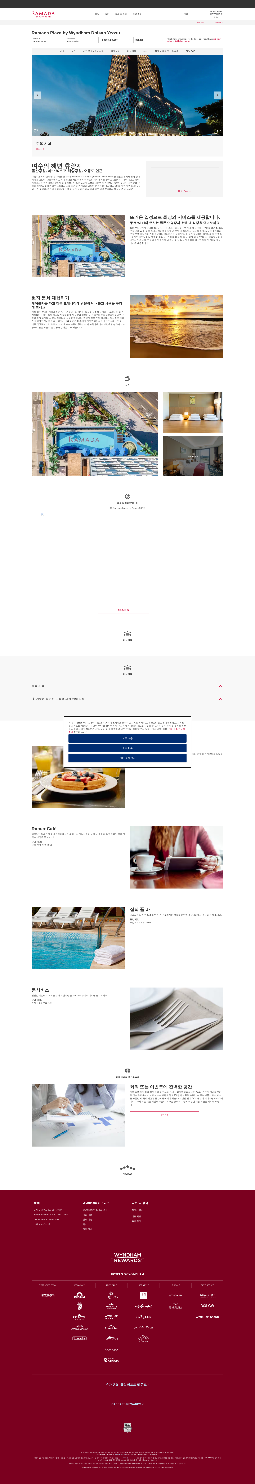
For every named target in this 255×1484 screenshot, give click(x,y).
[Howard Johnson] (79, 1328)
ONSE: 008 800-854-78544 (47, 1219)
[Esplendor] (143, 1306)
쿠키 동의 (136, 1221)
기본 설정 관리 (127, 757)
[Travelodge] (79, 1339)
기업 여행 (87, 1214)
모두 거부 (127, 748)
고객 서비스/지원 (42, 1224)
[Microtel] (79, 1317)
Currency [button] (217, 22)
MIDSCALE (111, 1285)
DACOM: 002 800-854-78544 (48, 1209)
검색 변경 (201, 22)
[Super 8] (79, 1306)
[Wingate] (111, 1306)
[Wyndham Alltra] (143, 1339)
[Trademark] (175, 1306)
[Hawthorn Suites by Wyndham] (47, 1296)
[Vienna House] (143, 1328)
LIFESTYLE (143, 1285)
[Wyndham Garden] (111, 1317)
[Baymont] (111, 1339)
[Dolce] (207, 1306)
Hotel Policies (184, 191)
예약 (97, 14)
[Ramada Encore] (111, 1360)
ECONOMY (79, 1285)
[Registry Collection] (207, 1296)
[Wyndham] (175, 1296)
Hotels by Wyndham (127, 1274)
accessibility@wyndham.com (128, 1458)
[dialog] (127, 742)
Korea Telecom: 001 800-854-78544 (51, 1214)
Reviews (190, 51)
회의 (85, 1224)
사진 (74, 51)
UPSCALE (175, 1285)
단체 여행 (87, 1219)
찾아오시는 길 (123, 610)
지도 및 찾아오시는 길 (93, 51)
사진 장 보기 (193, 456)
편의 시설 (115, 51)
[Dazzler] (143, 1317)
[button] (37, 95)
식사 (145, 51)
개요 (62, 51)
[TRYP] (143, 1296)
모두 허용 (127, 738)
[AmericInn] (111, 1328)
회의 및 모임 (121, 14)
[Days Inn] (79, 1296)
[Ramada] (111, 1349)
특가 (107, 14)
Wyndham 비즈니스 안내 (95, 1209)
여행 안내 (87, 1229)
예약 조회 (137, 14)
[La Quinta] (111, 1296)
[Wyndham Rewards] (127, 1257)
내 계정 (216, 17)
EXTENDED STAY (47, 1285)
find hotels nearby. (182, 41)
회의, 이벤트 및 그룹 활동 (166, 51)
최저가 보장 (137, 1209)
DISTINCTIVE (207, 1285)
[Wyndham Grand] (207, 1317)
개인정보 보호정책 (120, 1454)
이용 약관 (136, 1216)
